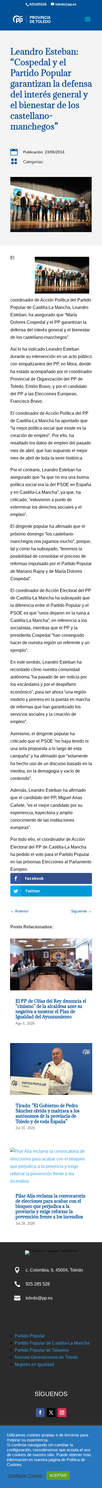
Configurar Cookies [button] (25, 1475)
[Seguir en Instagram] (62, 1412)
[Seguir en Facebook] (40, 1412)
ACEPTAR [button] (58, 1475)
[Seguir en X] (51, 1412)
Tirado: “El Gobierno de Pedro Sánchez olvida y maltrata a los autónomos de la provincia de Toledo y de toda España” (47, 1114)
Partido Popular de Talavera (42, 1350)
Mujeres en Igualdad (34, 1364)
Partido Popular (30, 1336)
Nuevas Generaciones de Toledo (46, 1357)
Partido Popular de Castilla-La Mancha (52, 1343)
